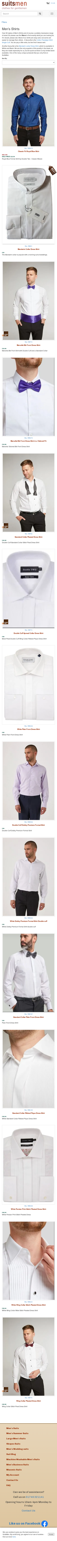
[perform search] (40, 13)
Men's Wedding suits (17, 1449)
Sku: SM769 (28, 534)
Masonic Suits (14, 1469)
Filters (4, 22)
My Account (12, 1475)
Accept (51, 1534)
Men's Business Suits (17, 1464)
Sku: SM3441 (28, 1302)
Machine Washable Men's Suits (23, 1459)
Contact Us (28, 1510)
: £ (52, 3)
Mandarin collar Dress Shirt (29, 46)
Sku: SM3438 (28, 1206)
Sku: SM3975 (28, 148)
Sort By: (4, 58)
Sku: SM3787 (28, 1014)
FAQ (8, 1485)
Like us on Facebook (25, 1523)
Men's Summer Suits (17, 1433)
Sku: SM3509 (28, 918)
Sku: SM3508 (28, 822)
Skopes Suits (13, 1443)
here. (14, 1537)
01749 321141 (35, 1496)
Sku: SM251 (28, 246)
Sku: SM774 (28, 342)
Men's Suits (12, 1428)
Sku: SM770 (28, 1398)
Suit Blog (11, 1454)
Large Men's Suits (16, 1438)
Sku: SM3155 (28, 1110)
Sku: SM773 (28, 630)
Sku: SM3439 (28, 726)
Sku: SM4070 (28, 438)
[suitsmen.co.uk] (14, 5)
